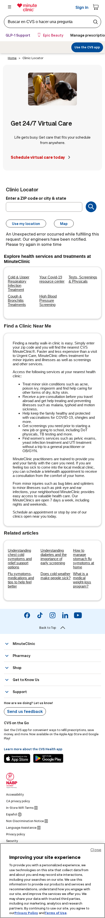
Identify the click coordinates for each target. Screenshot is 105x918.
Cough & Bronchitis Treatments (17, 300)
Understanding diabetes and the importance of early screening (54, 556)
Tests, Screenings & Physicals (83, 279)
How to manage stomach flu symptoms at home (83, 558)
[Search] (91, 206)
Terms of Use (56, 913)
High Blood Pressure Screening (48, 300)
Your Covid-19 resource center (51, 279)
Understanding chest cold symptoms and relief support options (20, 558)
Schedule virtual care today (38, 157)
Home (12, 58)
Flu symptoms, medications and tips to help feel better (21, 580)
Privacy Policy (26, 913)
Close (95, 849)
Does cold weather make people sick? (56, 576)
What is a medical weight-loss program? (82, 580)
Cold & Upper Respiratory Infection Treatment (18, 283)
